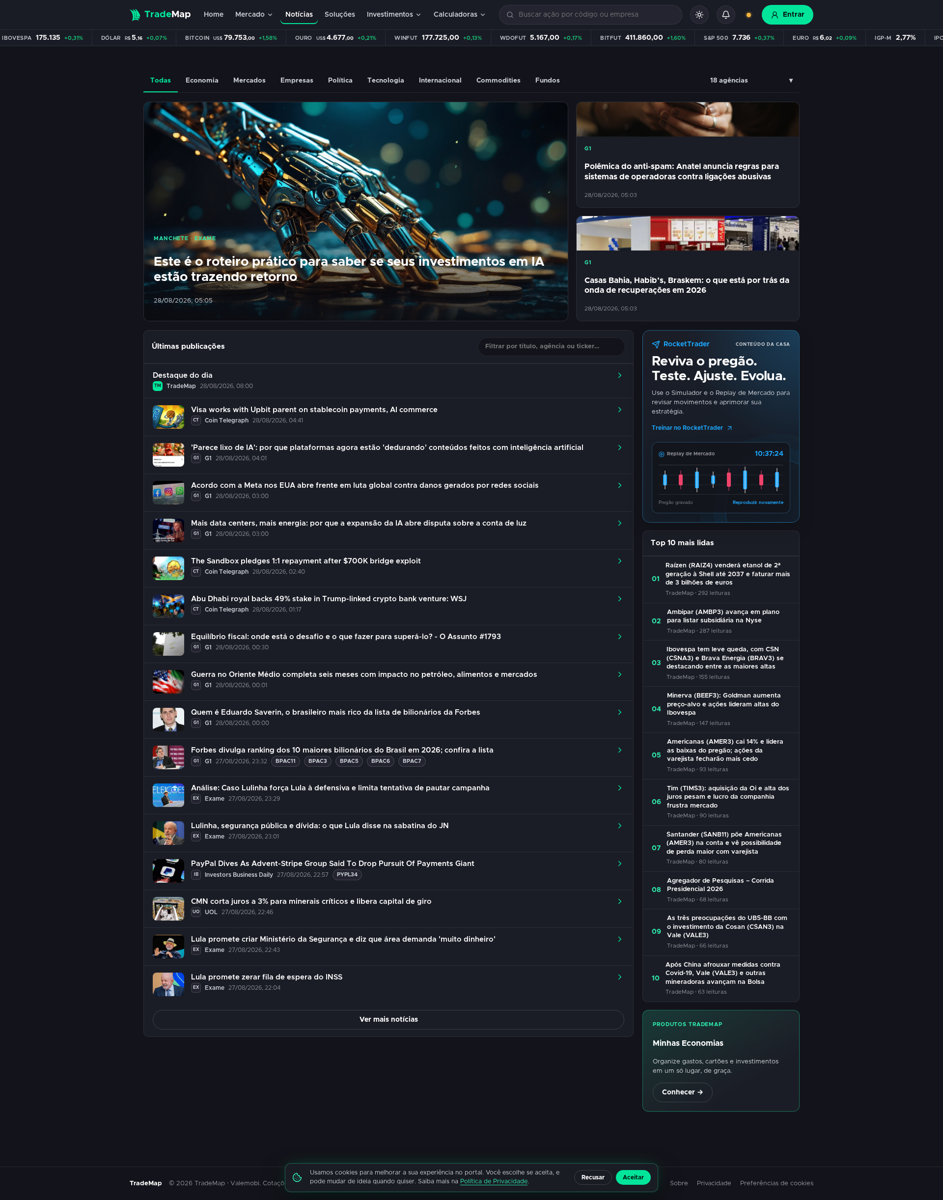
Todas (160, 80)
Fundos (547, 80)
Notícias (299, 14)
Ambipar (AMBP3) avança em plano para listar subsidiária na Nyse (723, 616)
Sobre (679, 1183)
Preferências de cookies (776, 1183)
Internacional (440, 80)
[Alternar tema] (699, 14)
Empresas (296, 80)
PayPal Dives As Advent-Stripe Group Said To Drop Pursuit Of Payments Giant (332, 863)
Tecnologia (385, 80)
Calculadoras (455, 14)
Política (340, 80)
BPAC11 (286, 761)
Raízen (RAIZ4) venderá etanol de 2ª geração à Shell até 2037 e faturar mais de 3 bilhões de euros (728, 574)
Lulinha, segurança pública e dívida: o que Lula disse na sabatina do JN (320, 826)
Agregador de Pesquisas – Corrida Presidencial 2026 (720, 885)
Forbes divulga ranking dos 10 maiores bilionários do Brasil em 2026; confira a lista (342, 750)
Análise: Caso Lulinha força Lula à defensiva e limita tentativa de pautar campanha (340, 788)
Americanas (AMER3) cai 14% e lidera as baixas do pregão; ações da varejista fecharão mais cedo (725, 750)
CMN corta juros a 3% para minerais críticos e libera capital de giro (311, 901)
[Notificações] (726, 14)
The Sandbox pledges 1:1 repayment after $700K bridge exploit (306, 561)
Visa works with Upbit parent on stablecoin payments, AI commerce (314, 410)
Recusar (593, 1177)
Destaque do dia (183, 375)
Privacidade (714, 1183)
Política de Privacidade (493, 1181)
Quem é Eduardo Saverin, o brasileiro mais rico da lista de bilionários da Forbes (335, 712)
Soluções (340, 14)
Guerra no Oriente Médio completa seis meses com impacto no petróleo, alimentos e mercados (364, 674)
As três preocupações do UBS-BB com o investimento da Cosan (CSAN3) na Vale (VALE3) (727, 927)
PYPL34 (347, 874)
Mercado (250, 14)
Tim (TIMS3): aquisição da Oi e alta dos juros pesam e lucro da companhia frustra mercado (728, 797)
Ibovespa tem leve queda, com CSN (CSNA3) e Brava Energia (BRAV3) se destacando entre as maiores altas (725, 658)
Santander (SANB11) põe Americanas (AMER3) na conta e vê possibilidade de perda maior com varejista (724, 843)
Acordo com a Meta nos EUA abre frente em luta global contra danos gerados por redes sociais (365, 485)
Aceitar (633, 1177)
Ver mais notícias (389, 1019)
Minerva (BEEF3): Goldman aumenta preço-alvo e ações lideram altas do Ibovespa (724, 704)
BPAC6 (380, 761)
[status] (748, 14)
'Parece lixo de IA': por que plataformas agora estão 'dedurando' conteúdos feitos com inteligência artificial (387, 447)
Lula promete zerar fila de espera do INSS (266, 977)
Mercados (249, 80)
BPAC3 (317, 761)
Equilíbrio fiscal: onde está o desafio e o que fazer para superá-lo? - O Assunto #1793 (346, 637)
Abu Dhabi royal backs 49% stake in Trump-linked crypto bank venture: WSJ (329, 599)
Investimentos (390, 14)
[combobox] (596, 15)
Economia (202, 80)
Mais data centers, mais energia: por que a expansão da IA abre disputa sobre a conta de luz (359, 523)
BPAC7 (412, 761)
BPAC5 (349, 761)
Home (213, 14)
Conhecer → (682, 1092)
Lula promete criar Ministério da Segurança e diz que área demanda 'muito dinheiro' (343, 939)
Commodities (498, 80)
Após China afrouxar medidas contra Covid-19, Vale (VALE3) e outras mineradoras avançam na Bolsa (723, 973)
